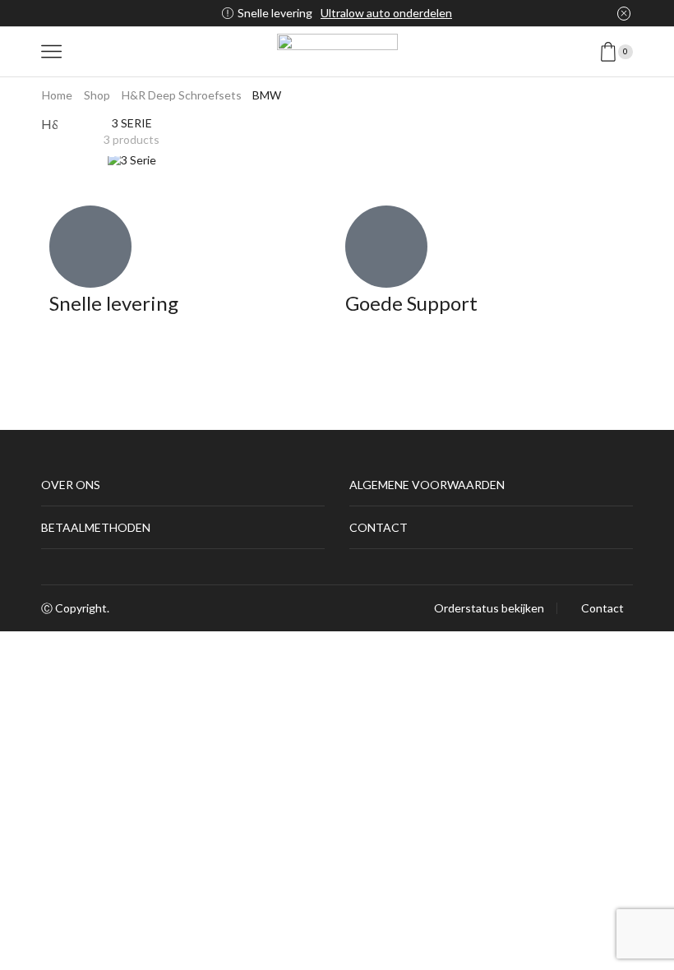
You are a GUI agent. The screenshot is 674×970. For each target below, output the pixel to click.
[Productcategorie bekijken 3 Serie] (132, 159)
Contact (602, 608)
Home (57, 95)
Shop (97, 95)
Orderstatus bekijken (489, 608)
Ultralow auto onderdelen (386, 13)
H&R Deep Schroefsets (182, 95)
